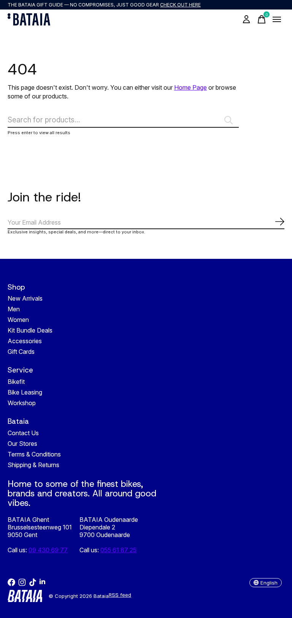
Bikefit (16, 381)
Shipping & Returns (33, 465)
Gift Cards (21, 351)
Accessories (25, 341)
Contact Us (23, 433)
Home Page (190, 87)
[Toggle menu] (276, 19)
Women (18, 319)
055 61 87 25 (118, 550)
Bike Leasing (25, 392)
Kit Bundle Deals (30, 330)
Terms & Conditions (34, 454)
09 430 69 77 (48, 550)
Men (14, 309)
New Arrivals (25, 298)
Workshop (22, 403)
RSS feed (120, 595)
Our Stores (22, 443)
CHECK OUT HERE (180, 5)
